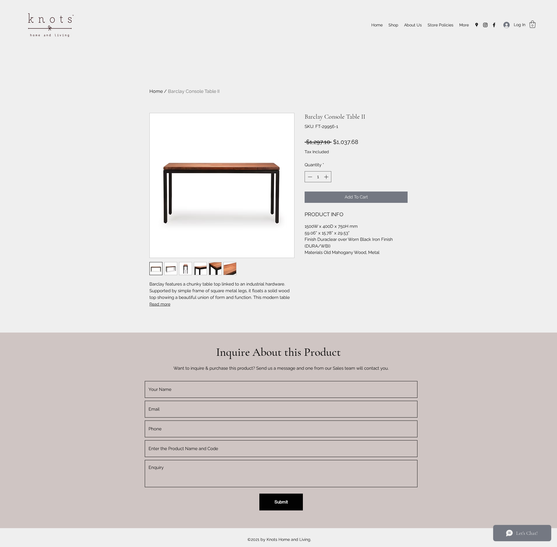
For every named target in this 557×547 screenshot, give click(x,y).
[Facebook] (494, 25)
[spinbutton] (318, 176)
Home (156, 91)
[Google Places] (477, 25)
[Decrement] (309, 176)
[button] (532, 24)
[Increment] (327, 176)
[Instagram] (485, 25)
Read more (159, 304)
